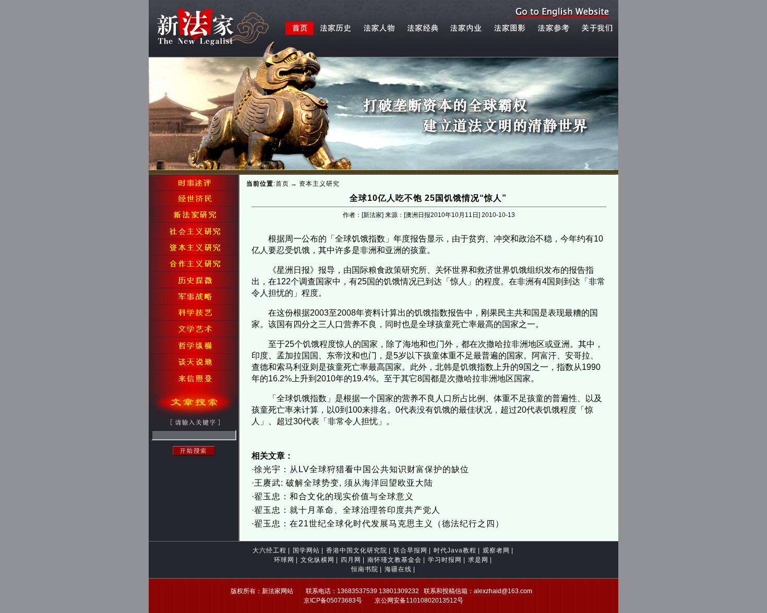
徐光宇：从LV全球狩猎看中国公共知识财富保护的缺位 (361, 469)
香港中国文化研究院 (356, 550)
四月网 (351, 559)
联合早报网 (410, 550)
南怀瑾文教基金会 (394, 559)
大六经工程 (269, 550)
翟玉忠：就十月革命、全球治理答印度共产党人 (347, 510)
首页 (282, 183)
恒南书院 (364, 569)
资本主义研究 (319, 183)
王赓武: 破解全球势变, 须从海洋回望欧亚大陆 (343, 482)
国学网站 (306, 550)
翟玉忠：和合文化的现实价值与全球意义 (334, 496)
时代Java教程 (455, 550)
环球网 (284, 559)
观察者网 (496, 550)
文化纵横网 (317, 559)
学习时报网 (445, 559)
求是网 (478, 559)
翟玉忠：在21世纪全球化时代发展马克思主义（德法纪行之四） (379, 523)
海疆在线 (398, 569)
